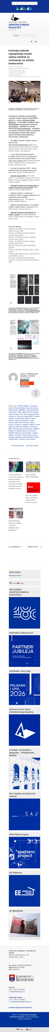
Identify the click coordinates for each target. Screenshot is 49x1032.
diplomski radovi (30, 418)
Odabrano (25, 386)
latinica (19, 575)
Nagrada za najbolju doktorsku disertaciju (22, 431)
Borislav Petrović (24, 357)
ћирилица (12, 575)
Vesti (11, 70)
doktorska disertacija (21, 420)
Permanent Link (18, 446)
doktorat (11, 420)
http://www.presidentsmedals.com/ (20, 145)
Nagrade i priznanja (25, 383)
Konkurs (11, 424)
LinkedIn (27, 8)
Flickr (24, 8)
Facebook (18, 8)
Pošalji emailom (33, 446)
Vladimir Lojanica (33, 310)
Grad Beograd (19, 418)
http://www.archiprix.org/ (28, 170)
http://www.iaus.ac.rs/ (16, 199)
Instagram (31, 8)
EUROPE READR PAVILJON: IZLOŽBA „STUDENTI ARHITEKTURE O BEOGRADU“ (15, 525)
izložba (31, 420)
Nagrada (36, 429)
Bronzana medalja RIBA (25, 416)
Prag (23, 435)
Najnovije (26, 68)
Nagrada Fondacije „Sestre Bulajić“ (20, 433)
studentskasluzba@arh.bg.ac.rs (21, 1001)
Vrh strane (23, 1024)
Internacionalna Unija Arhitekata (19, 422)
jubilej (32, 422)
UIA (21, 414)
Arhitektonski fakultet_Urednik (29, 375)
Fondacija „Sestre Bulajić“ (27, 439)
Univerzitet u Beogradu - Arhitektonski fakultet (16, 67)
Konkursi (24, 380)
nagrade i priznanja (15, 435)
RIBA (19, 412)
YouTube (21, 8)
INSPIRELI (22, 410)
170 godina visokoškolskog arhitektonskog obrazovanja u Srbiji (24, 408)
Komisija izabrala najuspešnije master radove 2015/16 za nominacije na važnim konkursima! (17, 72)
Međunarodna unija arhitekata (22, 429)
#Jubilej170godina (23, 406)
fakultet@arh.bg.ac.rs (18, 991)
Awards (15, 410)
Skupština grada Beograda (24, 437)
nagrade (35, 433)
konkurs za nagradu (21, 424)
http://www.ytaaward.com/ (17, 160)
